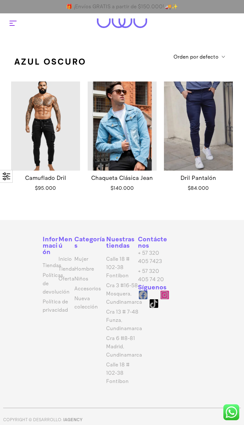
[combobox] (199, 57)
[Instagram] (164, 295)
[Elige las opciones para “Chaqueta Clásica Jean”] (122, 135)
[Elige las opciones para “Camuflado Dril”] (45, 135)
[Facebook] (143, 295)
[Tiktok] (154, 303)
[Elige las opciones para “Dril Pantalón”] (198, 135)
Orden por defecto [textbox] (196, 57)
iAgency (73, 419)
